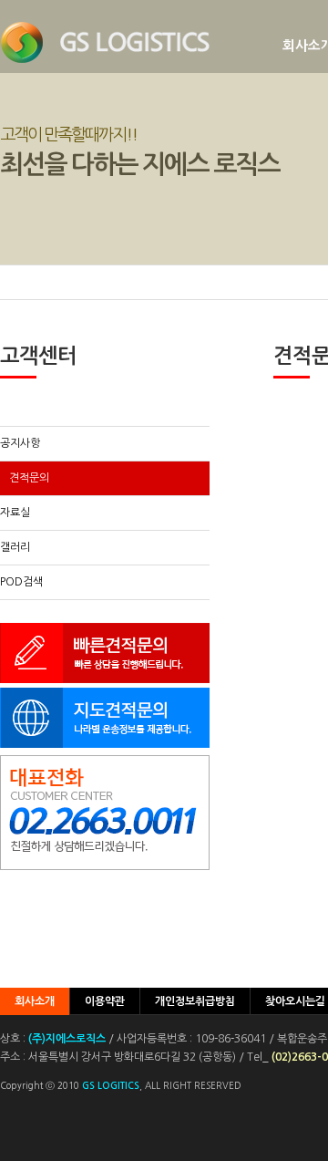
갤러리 (15, 547)
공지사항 (20, 443)
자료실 (15, 512)
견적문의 (29, 477)
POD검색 (21, 581)
